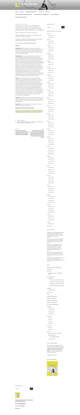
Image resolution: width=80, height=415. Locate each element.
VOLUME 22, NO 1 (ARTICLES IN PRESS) (57, 279)
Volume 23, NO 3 (51, 311)
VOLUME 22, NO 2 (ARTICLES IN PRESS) (57, 281)
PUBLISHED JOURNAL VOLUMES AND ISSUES (23, 14)
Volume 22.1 (50, 186)
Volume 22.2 (50, 188)
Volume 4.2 (50, 43)
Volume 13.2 (50, 109)
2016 (48, 136)
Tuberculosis (28, 122)
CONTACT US (41, 11)
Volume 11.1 (50, 91)
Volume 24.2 (50, 208)
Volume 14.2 (50, 117)
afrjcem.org (29, 4)
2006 (48, 61)
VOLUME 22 (50, 278)
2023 (48, 204)
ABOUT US (48, 11)
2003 (48, 39)
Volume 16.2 (50, 132)
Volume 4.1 (50, 41)
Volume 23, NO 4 (51, 313)
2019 (48, 165)
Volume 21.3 (50, 181)
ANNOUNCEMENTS (51, 335)
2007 (48, 66)
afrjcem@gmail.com (22, 403)
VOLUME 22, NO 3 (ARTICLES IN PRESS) (57, 283)
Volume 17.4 (50, 144)
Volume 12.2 (50, 101)
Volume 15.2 (50, 124)
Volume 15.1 (50, 122)
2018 (48, 156)
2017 (48, 146)
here (23, 405)
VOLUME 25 (49, 325)
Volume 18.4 (50, 153)
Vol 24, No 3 (50, 321)
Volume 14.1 (50, 115)
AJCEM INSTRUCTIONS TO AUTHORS (55, 333)
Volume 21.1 (50, 177)
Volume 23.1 (50, 196)
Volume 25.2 (50, 217)
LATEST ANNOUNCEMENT (54, 336)
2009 (48, 82)
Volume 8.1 (50, 68)
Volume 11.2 (50, 93)
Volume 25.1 (22, 120)
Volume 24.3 (50, 210)
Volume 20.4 (50, 173)
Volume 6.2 (50, 56)
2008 (48, 74)
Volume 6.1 (50, 54)
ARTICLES (22, 11)
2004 (48, 45)
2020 (48, 175)
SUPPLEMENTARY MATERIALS (21, 17)
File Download (49, 292)
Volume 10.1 (50, 84)
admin (26, 24)
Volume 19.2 (50, 159)
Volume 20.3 (50, 171)
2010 (48, 90)
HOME (16, 11)
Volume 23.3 (50, 200)
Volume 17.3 (50, 142)
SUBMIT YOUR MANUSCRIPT (31, 11)
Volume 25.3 (50, 219)
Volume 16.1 (50, 130)
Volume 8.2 (50, 70)
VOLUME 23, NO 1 (51, 308)
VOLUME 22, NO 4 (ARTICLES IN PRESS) (57, 285)
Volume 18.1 (50, 148)
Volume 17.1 (50, 138)
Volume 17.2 (50, 140)
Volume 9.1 (50, 76)
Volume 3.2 (50, 37)
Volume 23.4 (50, 202)
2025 (48, 222)
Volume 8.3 (50, 72)
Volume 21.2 (50, 179)
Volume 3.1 (50, 35)
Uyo (33, 122)
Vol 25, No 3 (50, 329)
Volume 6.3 (50, 58)
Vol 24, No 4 (50, 323)
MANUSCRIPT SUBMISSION (52, 296)
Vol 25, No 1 (50, 327)
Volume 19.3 (50, 161)
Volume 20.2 (50, 169)
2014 (48, 121)
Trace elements (20, 122)
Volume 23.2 (50, 198)
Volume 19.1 (50, 157)
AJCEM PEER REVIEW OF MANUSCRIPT (41, 14)
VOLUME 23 (49, 306)
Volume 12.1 (50, 99)
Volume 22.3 (50, 190)
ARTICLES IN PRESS (55, 14)
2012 (48, 105)
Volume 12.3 (50, 103)
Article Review (49, 269)
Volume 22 (49, 226)
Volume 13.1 (50, 107)
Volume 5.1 (50, 47)
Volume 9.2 (50, 78)
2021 (48, 185)
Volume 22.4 (50, 192)
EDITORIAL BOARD (51, 339)
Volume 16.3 (50, 134)
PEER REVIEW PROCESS (51, 298)
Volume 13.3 (50, 111)
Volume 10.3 (50, 87)
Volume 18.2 (50, 150)
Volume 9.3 (50, 80)
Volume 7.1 (50, 62)
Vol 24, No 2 (50, 319)
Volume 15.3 (50, 126)
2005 (48, 53)
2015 (48, 129)
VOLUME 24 (49, 316)
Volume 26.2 (50, 223)
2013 (48, 113)
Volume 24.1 (50, 206)
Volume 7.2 (50, 64)
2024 (18, 120)
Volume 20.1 (50, 167)
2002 (48, 33)
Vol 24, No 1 (50, 317)
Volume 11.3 (50, 95)
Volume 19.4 (50, 163)
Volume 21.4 (50, 182)
